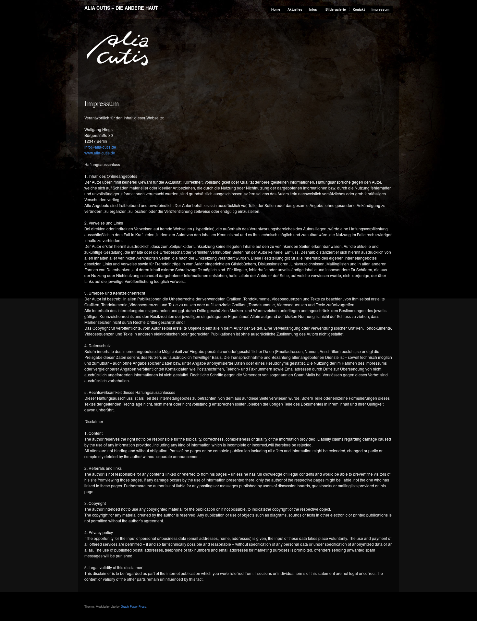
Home (275, 9)
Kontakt (359, 9)
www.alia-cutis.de (99, 152)
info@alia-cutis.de (100, 147)
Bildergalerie (335, 9)
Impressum (380, 9)
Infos (313, 9)
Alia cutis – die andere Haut (121, 8)
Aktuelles (294, 9)
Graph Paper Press (133, 606)
